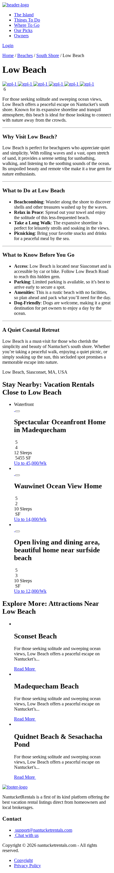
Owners (21, 35)
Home (8, 55)
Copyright (23, 860)
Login (7, 45)
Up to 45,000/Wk (30, 463)
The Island (24, 14)
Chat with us (26, 835)
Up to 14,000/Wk (30, 519)
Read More (25, 668)
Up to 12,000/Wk (30, 591)
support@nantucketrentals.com (43, 830)
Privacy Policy (27, 865)
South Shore (47, 55)
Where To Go (26, 25)
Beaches (25, 55)
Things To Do (27, 19)
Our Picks (23, 30)
